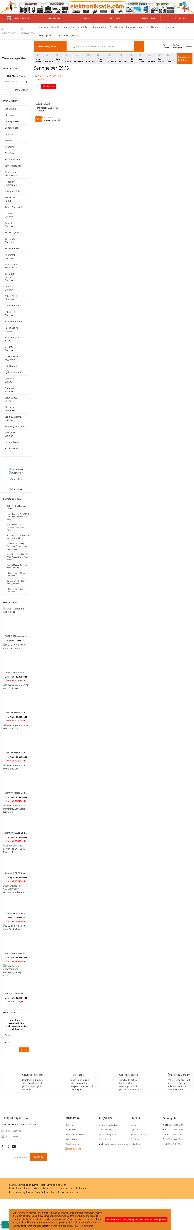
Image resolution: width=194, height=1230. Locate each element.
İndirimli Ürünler (134, 27)
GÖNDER (38, 1157)
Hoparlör (9, 140)
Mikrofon (9, 115)
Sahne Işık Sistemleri (10, 313)
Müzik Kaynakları (13, 232)
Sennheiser (42, 103)
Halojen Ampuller (14, 321)
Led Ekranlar (11, 365)
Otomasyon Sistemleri (10, 390)
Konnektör (10, 146)
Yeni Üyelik (177, 47)
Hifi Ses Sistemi (12, 159)
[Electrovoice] (16, 469)
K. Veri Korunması (106, 1139)
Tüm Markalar (20, 89)
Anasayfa (43, 27)
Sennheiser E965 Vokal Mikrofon (46, 109)
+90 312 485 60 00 (174, 1134)
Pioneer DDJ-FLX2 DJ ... (16, 672)
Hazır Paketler (12, 448)
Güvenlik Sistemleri (10, 380)
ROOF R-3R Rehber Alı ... (16, 636)
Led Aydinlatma (13, 305)
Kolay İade (135, 1144)
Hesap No (169, 27)
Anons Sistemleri (13, 207)
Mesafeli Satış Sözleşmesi (110, 1125)
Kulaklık (9, 134)
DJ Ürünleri (10, 153)
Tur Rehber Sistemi (10, 240)
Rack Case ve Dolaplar (11, 329)
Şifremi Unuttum (138, 1134)
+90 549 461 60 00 (175, 1129)
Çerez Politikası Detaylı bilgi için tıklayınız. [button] (72, 1225)
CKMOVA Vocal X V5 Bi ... (16, 752)
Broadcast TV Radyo (11, 199)
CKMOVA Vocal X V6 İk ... (16, 832)
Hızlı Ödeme (61, 35)
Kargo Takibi (71, 1129)
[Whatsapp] (1, 1219)
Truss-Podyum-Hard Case (12, 339)
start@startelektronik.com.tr (116, 1144)
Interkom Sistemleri (10, 288)
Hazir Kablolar (12, 442)
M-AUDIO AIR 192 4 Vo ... (16, 953)
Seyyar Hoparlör (13, 165)
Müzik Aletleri (12, 248)
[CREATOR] (16, 489)
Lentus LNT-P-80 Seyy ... (16, 873)
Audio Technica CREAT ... (16, 993)
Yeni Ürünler (116, 27)
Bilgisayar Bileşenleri (10, 409)
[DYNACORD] (16, 472)
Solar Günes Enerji (11, 399)
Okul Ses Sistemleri (10, 215)
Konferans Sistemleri (10, 256)
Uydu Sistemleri (13, 372)
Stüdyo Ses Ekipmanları (11, 174)
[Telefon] (1, 1223)
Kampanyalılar (100, 27)
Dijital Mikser (11, 127)
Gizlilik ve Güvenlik (107, 1129)
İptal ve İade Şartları (107, 1134)
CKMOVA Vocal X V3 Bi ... (16, 712)
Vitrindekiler (83, 27)
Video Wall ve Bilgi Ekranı (11, 358)
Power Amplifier (13, 191)
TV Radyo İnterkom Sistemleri (10, 277)
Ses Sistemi (10, 108)
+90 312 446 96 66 (174, 1139)
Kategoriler (68, 27)
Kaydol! (24, 1050)
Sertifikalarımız (154, 27)
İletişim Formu (72, 1139)
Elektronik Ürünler (10, 434)
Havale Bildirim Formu (76, 1134)
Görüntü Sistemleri (10, 348)
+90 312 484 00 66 (174, 1144)
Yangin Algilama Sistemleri (13, 418)
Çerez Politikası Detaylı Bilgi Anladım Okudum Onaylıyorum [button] (136, 1219)
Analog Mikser (12, 121)
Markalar (55, 27)
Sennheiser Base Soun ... (16, 913)
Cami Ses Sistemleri (10, 225)
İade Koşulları (45, 35)
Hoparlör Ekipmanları (11, 183)
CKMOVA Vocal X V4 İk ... (16, 792)
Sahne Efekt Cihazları (11, 298)
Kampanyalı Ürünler (184, 59)
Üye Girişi (135, 1129)
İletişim (74, 35)
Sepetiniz (135, 1139)
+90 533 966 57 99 (175, 1125)
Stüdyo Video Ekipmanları (11, 266)
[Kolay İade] (16, 479)
